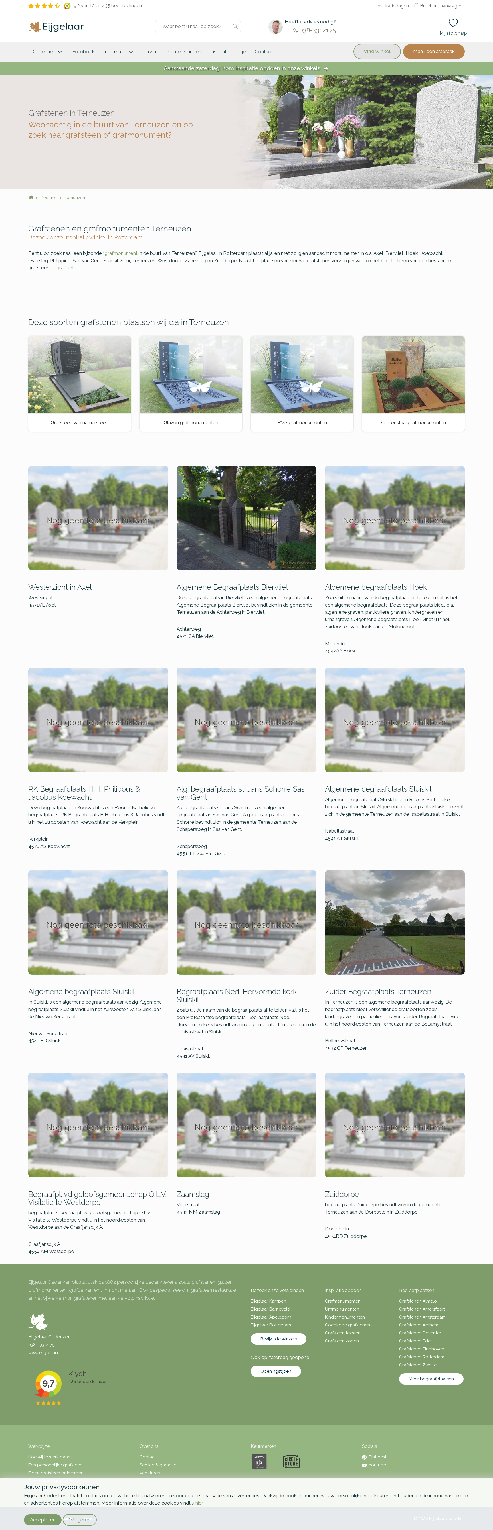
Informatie (119, 52)
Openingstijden (275, 1371)
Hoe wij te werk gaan (49, 1457)
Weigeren (79, 1520)
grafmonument (121, 253)
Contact (264, 51)
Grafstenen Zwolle (418, 1365)
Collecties (48, 52)
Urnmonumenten (342, 1309)
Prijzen (151, 51)
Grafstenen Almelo (418, 1301)
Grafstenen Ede (415, 1341)
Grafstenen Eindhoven (421, 1349)
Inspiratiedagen (393, 6)
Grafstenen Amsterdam (422, 1317)
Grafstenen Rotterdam (421, 1357)
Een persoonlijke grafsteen (55, 1465)
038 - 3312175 (41, 1344)
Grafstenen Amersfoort (422, 1309)
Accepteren (43, 1520)
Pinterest (377, 1457)
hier (199, 1503)
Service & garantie (158, 1465)
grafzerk (65, 267)
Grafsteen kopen (342, 1341)
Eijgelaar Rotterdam (271, 1325)
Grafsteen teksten (343, 1333)
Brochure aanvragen (441, 6)
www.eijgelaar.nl (44, 1352)
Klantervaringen (184, 51)
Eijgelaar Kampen (268, 1301)
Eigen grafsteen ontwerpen (56, 1473)
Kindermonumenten (345, 1317)
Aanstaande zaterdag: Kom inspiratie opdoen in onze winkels (246, 68)
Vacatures (150, 1473)
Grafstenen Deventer (420, 1333)
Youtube (377, 1465)
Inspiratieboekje (228, 51)
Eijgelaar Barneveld (270, 1309)
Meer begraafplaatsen (431, 1379)
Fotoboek (83, 51)
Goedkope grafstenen (347, 1325)
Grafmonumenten (343, 1301)
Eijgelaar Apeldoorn (271, 1317)
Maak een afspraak (434, 51)
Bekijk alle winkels (278, 1339)
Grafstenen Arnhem (418, 1325)
